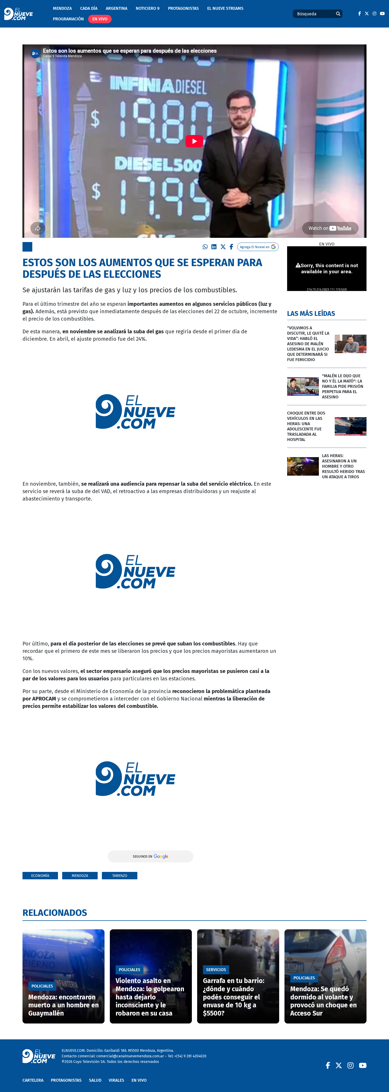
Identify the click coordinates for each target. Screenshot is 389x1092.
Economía (40, 875)
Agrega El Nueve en (255, 247)
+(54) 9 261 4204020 (190, 1056)
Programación (68, 18)
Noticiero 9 (148, 8)
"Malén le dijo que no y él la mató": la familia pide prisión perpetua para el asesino (342, 386)
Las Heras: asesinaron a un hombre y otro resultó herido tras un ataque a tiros (343, 466)
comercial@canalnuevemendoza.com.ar (130, 1056)
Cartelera (32, 1080)
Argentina (116, 8)
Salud (95, 1080)
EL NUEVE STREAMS (225, 8)
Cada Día (88, 8)
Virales (116, 1080)
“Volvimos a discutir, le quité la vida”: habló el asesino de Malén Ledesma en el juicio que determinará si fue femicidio (308, 343)
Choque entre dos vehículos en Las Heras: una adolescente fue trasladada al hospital (306, 426)
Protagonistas (183, 8)
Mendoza (62, 8)
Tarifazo (119, 875)
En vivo (99, 18)
